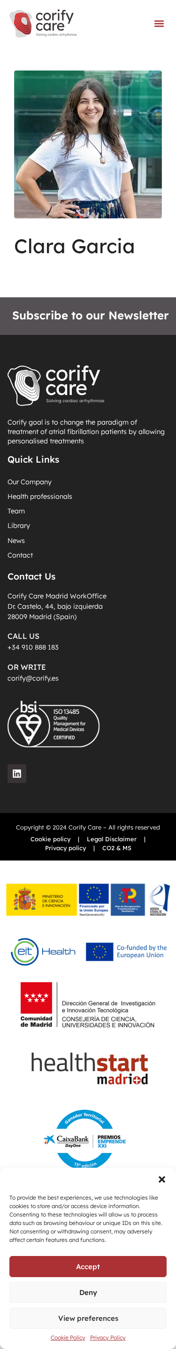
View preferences (88, 1318)
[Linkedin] (17, 773)
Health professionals (40, 496)
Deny (88, 1292)
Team (16, 511)
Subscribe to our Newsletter (90, 315)
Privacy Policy (108, 1337)
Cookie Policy (68, 1337)
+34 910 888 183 (33, 647)
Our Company (30, 482)
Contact (20, 555)
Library (19, 525)
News (16, 540)
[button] (162, 1179)
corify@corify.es (33, 678)
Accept (88, 1266)
